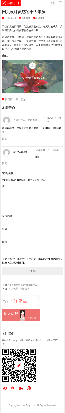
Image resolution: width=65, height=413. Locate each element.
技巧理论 (26, 18)
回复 (4, 138)
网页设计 (10, 99)
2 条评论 (40, 18)
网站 (4, 242)
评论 (5, 186)
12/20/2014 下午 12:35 (46, 149)
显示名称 (7, 216)
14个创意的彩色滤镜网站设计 (24, 285)
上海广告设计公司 (22, 120)
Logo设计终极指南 (19, 288)
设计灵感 (21, 99)
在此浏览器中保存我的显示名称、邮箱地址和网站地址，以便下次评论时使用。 (32, 260)
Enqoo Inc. (31, 405)
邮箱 (5, 229)
